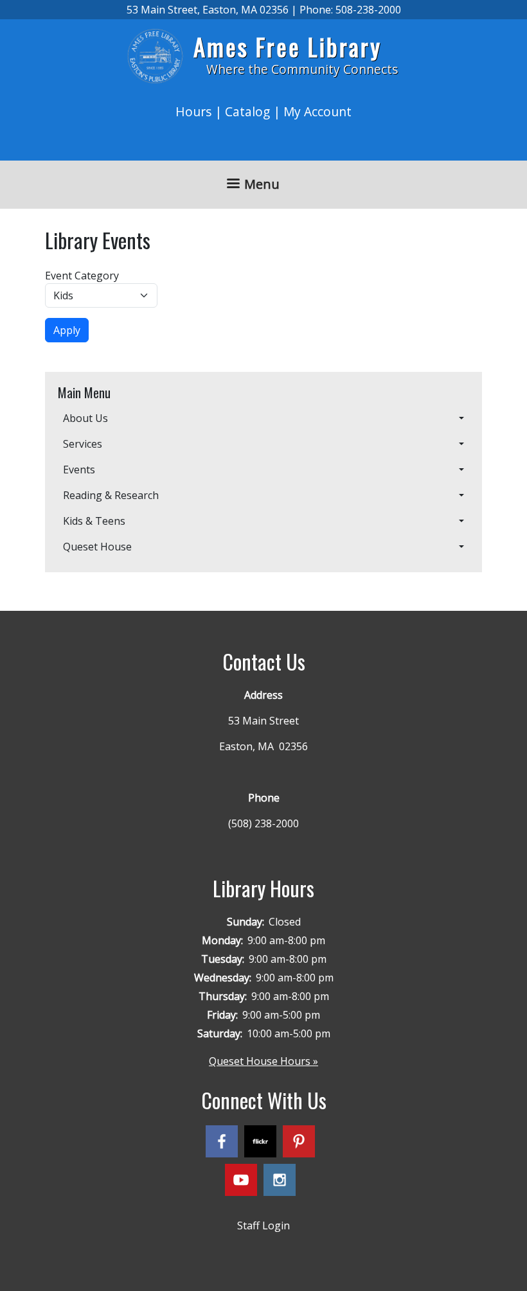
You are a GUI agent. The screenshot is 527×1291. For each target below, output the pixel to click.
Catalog (247, 111)
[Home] (160, 56)
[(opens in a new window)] (225, 1144)
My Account (317, 111)
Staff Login (263, 1225)
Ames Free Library (287, 46)
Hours (193, 111)
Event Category (82, 275)
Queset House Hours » (263, 1061)
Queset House (97, 547)
